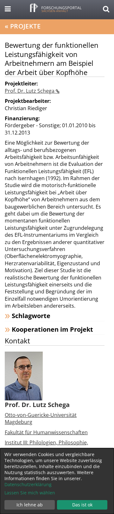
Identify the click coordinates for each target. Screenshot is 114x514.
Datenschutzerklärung (28, 484)
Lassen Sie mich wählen (29, 493)
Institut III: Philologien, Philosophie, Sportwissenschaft (46, 446)
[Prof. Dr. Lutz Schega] (24, 375)
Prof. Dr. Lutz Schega (30, 90)
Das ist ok (82, 505)
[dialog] (57, 481)
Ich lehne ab (29, 505)
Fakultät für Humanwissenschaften (46, 432)
